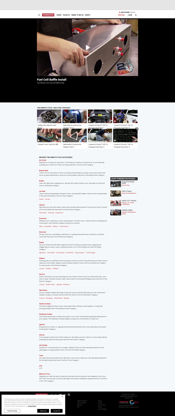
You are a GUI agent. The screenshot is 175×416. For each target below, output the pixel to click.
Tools (41, 355)
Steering (51, 213)
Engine (41, 242)
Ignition (42, 324)
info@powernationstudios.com (128, 396)
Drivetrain (42, 218)
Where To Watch (77, 15)
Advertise (79, 405)
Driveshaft (47, 226)
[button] (39, 15)
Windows (66, 284)
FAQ (78, 407)
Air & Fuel (42, 160)
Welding (66, 298)
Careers (100, 407)
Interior (42, 335)
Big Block (42, 253)
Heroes (47, 199)
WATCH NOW (128, 12)
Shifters (55, 226)
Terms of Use (101, 405)
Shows (59, 15)
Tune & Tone (126, 185)
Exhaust (42, 258)
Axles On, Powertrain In (129, 193)
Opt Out (100, 403)
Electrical (42, 232)
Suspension (59, 213)
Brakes (41, 181)
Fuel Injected (60, 253)
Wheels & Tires (44, 374)
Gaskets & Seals (45, 304)
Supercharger (79, 253)
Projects (66, 15)
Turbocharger (90, 253)
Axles (41, 226)
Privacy (100, 401)
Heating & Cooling (45, 314)
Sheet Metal (58, 298)
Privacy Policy (32, 406)
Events (87, 15)
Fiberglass (49, 298)
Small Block (70, 253)
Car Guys (42, 191)
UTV (40, 366)
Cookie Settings (12, 411)
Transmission (64, 226)
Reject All (43, 411)
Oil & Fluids (43, 345)
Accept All (57, 411)
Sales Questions (81, 403)
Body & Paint (43, 170)
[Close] (62, 397)
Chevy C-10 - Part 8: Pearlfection (128, 203)
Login (130, 15)
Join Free (121, 15)
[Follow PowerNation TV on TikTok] (68, 395)
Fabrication (43, 213)
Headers (48, 269)
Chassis (42, 205)
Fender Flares (50, 284)
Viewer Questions (82, 401)
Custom (41, 269)
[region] (33, 405)
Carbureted (51, 253)
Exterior (42, 274)
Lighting (59, 284)
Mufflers (56, 269)
